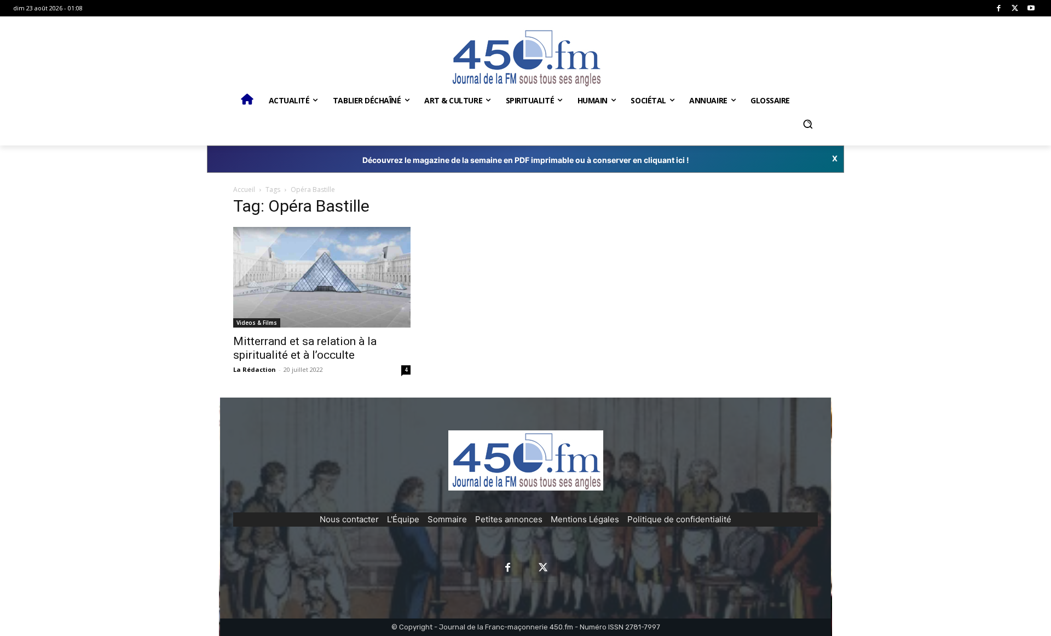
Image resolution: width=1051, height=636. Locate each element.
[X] (1015, 8)
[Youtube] (1031, 8)
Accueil (244, 189)
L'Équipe (403, 519)
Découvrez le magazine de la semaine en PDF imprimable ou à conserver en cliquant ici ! (525, 160)
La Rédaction (254, 369)
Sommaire (447, 519)
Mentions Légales (585, 519)
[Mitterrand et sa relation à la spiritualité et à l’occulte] (322, 277)
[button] (807, 124)
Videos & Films (256, 322)
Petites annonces (508, 519)
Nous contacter (349, 519)
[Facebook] (999, 8)
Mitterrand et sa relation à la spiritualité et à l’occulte (305, 348)
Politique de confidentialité (679, 519)
